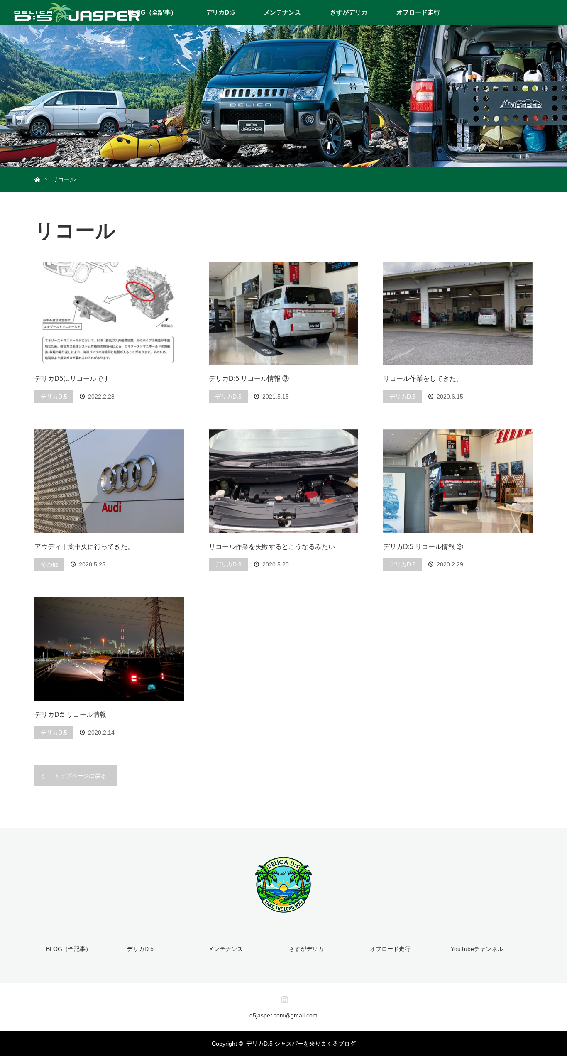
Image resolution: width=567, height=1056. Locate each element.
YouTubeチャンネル (477, 949)
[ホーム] (37, 170)
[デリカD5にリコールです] (109, 313)
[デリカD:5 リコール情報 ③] (283, 313)
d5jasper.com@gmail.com (283, 1015)
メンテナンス (282, 12)
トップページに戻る (80, 775)
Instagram (283, 998)
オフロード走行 (418, 12)
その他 (49, 564)
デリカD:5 (220, 12)
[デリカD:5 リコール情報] (109, 649)
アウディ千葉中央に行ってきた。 (84, 546)
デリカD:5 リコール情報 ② (423, 546)
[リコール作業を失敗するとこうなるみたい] (283, 481)
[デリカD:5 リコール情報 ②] (458, 481)
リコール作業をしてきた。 (423, 378)
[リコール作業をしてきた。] (458, 313)
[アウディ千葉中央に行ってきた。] (109, 481)
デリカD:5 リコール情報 (70, 714)
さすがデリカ (348, 12)
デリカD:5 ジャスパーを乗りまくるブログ (301, 1043)
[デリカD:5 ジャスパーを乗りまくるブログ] (283, 908)
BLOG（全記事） (152, 12)
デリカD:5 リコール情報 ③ (249, 378)
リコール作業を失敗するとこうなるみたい (272, 546)
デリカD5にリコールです (72, 378)
